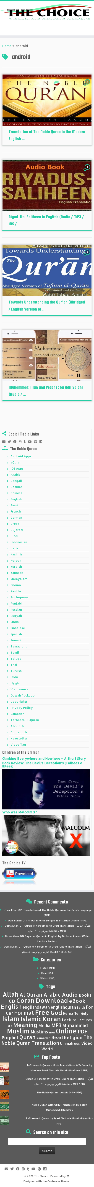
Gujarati (16, 530)
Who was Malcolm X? (19, 812)
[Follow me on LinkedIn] (41, 441)
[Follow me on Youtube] (31, 441)
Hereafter (71, 1013)
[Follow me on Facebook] (16, 441)
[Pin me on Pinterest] (36, 441)
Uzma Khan (10, 910)
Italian (15, 548)
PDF (82, 1031)
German (16, 517)
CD (12, 1001)
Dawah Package (22, 695)
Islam (11, 1018)
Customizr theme (58, 1181)
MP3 (56, 1025)
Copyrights (19, 701)
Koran (52, 1019)
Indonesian (18, 542)
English (16, 499)
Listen (44, 968)
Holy (84, 1013)
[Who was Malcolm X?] (46, 835)
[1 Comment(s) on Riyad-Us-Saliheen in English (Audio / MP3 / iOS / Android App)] (88, 171)
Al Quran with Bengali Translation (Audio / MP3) (57, 920)
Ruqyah (16, 615)
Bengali (16, 481)
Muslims (39, 1032)
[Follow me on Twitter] (10, 441)
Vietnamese (19, 689)
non (52, 1032)
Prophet (10, 1037)
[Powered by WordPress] (68, 1175)
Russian (16, 609)
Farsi (14, 505)
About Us (17, 726)
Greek (14, 523)
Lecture (69, 1019)
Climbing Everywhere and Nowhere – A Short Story (44, 758)
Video (87, 1043)
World (47, 1048)
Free (42, 1012)
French (15, 511)
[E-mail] (5, 441)
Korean (15, 560)
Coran (25, 1000)
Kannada (17, 573)
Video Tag (18, 744)
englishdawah (36, 1007)
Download (52, 1000)
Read (44, 973)
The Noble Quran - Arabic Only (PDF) (59, 1092)
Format (24, 1012)
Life (9, 1026)
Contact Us (18, 732)
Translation (45, 1043)
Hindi (14, 536)
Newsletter (19, 738)
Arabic (15, 474)
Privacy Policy (21, 707)
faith (81, 1007)
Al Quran (30, 994)
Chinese (16, 493)
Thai (13, 665)
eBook (77, 1001)
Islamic (31, 1019)
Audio (70, 994)
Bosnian (16, 487)
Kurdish (16, 566)
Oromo (15, 585)
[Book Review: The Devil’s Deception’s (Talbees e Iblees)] (46, 789)
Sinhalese (17, 628)
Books (85, 995)
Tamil (14, 652)
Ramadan (17, 714)
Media (44, 1025)
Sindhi (15, 622)
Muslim (18, 1031)
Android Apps (20, 456)
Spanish (16, 634)
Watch (44, 978)
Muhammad (75, 1025)
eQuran (15, 462)
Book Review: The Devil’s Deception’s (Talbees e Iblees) (42, 764)
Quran (27, 1037)
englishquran (63, 1007)
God (56, 1012)
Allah (10, 994)
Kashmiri (17, 554)
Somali (15, 640)
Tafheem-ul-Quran (24, 720)
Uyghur (16, 683)
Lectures (85, 1020)
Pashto (15, 591)
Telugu (15, 658)
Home (6, 46)
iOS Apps (17, 468)
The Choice (41, 1176)
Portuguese (19, 597)
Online (66, 1031)
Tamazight (18, 646)
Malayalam (18, 579)
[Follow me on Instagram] (21, 441)
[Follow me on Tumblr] (26, 441)
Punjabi (16, 603)
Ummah (66, 1043)
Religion (73, 1037)
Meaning (25, 1024)
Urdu (14, 677)
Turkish (16, 671)
